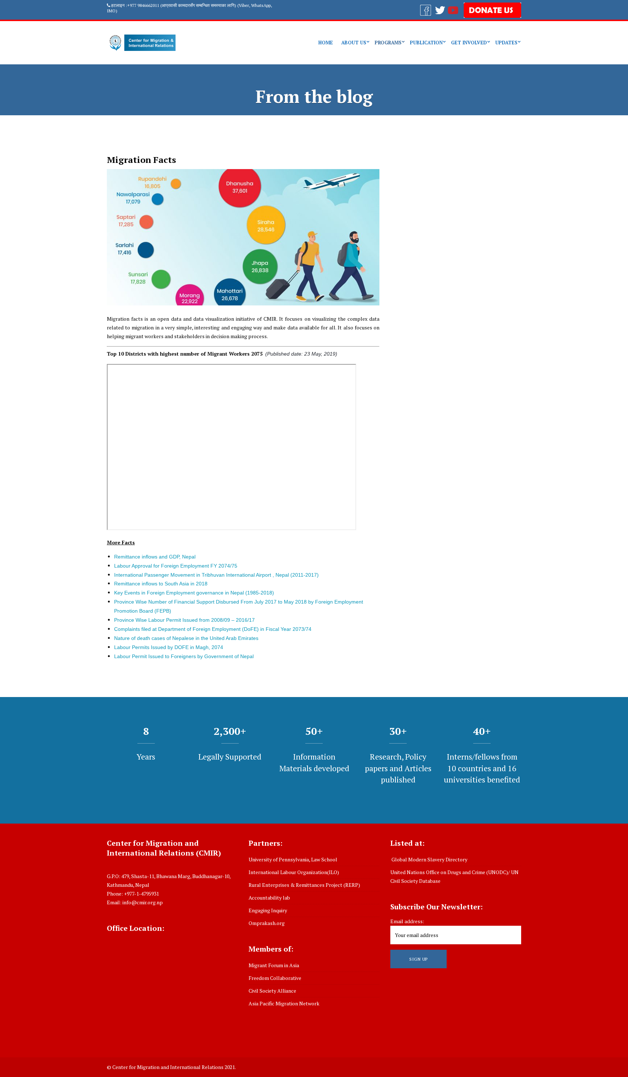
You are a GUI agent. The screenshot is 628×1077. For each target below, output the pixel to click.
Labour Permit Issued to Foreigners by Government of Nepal (184, 656)
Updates (506, 42)
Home (325, 42)
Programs (388, 42)
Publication (426, 42)
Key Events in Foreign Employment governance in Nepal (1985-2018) (194, 593)
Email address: (407, 921)
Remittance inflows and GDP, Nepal (155, 557)
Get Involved (469, 42)
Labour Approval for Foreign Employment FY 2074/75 (175, 566)
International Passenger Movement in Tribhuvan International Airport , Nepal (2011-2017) (216, 575)
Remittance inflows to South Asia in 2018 (161, 583)
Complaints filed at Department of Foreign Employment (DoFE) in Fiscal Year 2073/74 (212, 629)
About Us (353, 42)
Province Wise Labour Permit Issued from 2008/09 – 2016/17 (184, 620)
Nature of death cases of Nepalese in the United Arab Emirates (186, 638)
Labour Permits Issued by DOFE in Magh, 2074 (168, 647)
